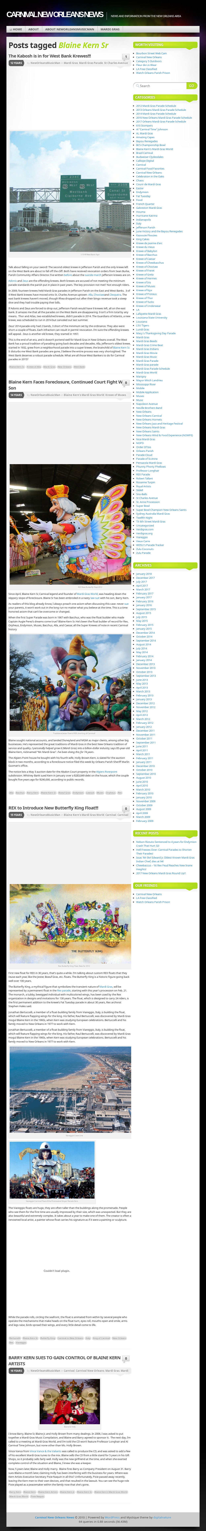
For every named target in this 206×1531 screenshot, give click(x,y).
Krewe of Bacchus (146, 255)
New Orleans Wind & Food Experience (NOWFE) (164, 435)
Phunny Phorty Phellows (151, 466)
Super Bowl (143, 506)
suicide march (93, 275)
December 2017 (145, 578)
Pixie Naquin (37, 1496)
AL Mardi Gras (144, 133)
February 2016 (144, 601)
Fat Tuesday (143, 196)
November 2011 (145, 734)
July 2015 (141, 617)
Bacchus (20, 792)
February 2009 (144, 821)
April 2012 (142, 715)
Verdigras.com (144, 529)
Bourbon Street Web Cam (151, 53)
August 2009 (143, 809)
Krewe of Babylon (146, 251)
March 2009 (143, 817)
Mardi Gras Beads (146, 341)
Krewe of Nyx (144, 290)
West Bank (79, 366)
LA (137, 310)
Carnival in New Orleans (70, 1338)
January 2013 (144, 699)
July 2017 (141, 581)
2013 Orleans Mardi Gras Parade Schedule (161, 110)
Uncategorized (145, 525)
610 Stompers (144, 125)
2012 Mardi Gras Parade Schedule (156, 106)
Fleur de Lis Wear (146, 65)
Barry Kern (32, 792)
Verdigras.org (144, 533)
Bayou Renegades (147, 141)
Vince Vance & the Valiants (45, 1451)
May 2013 (142, 683)
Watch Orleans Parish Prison (153, 73)
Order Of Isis (143, 447)
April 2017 (142, 585)
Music (139, 400)
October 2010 (144, 770)
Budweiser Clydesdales (149, 157)
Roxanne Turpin (145, 482)
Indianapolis (143, 219)
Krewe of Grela (144, 274)
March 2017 (143, 589)
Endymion (78, 792)
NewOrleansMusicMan (45, 63)
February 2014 (144, 656)
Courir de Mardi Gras (148, 184)
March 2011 (143, 754)
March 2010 (143, 789)
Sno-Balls (141, 494)
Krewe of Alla (34, 366)
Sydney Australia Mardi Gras (153, 513)
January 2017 (144, 597)
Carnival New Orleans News (54, 14)
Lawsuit (90, 792)
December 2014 (145, 632)
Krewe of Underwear (148, 306)
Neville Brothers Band (149, 408)
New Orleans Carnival (149, 415)
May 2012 (142, 711)
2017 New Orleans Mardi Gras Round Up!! (161, 873)
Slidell (139, 490)
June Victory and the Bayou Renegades (159, 231)
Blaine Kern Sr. (121, 347)
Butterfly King (47, 1338)
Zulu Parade (143, 553)
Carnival (110, 815)
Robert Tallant (144, 478)
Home (17, 29)
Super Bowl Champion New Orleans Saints (161, 510)
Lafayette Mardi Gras (148, 314)
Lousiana (141, 321)
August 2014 (143, 644)
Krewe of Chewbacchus (150, 262)
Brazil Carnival (144, 153)
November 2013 (145, 668)
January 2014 (144, 660)
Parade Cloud (144, 455)
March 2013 (143, 691)
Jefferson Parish (145, 227)
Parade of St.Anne (147, 459)
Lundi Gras (142, 329)
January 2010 (144, 797)
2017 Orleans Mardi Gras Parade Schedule (161, 121)
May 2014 (142, 652)
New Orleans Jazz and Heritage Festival (159, 423)
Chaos (140, 180)
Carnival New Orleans (90, 1371)
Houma (140, 212)
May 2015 (142, 621)
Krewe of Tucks (145, 302)
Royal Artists (143, 486)
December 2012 (145, 703)
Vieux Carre (143, 541)
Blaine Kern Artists (48, 1491)
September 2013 (146, 676)
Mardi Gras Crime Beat (149, 345)
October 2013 (144, 672)
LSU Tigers (142, 325)
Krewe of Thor (144, 298)
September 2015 (146, 609)
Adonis (12, 281)
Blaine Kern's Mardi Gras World (84, 395)
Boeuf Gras (64, 792)
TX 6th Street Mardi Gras (150, 521)
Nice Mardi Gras (145, 439)
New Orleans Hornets (149, 419)
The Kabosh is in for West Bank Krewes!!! (49, 56)
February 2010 (144, 793)
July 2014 (141, 648)
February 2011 (144, 758)
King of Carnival (101, 1338)
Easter (140, 188)
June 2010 (142, 781)
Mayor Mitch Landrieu (149, 380)
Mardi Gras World (87, 594)
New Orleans (64, 366)
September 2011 (146, 742)
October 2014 (144, 636)
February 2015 (144, 625)
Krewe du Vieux (145, 247)
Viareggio (21, 1342)
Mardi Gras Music (146, 357)
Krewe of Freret (145, 270)
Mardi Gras (110, 29)
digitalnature (162, 1517)
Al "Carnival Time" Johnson (152, 129)
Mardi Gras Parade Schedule (153, 368)
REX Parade (143, 474)
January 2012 (144, 727)
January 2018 (144, 574)
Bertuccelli (14, 1338)
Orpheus (110, 792)
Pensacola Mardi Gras (149, 463)
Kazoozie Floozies (146, 235)
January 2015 (144, 628)
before (68, 275)
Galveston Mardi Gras (149, 208)
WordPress (112, 1517)
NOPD (140, 443)
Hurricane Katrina (146, 215)
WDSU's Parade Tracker (150, 545)
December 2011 (145, 730)
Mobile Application (147, 392)
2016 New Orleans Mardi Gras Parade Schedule (164, 117)
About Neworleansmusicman (69, 29)
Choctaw (98, 294)
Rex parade (64, 990)
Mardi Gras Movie (146, 353)
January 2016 (144, 605)
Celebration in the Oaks (150, 176)
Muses (100, 792)
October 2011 (144, 738)
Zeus (26, 281)
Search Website (192, 85)
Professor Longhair (147, 470)
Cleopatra (115, 294)
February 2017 (144, 593)
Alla (90, 294)
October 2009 (144, 805)
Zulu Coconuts (144, 549)
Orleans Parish (144, 451)
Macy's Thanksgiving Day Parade (156, 333)
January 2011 (144, 762)
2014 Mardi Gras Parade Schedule (156, 113)
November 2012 (145, 707)
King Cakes (142, 239)
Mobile (140, 388)
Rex (120, 792)
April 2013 (142, 687)
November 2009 (145, 801)
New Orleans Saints (147, 431)
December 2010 (145, 766)
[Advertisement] (95, 99)
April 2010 (142, 785)
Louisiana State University (151, 317)
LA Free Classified (146, 69)
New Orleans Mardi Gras (150, 427)
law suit (95, 598)
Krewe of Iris (143, 282)
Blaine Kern (30, 1491)
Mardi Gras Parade (91, 63)
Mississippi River (146, 384)
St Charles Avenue (116, 63)
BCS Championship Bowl (150, 145)
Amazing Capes (145, 137)
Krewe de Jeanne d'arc (149, 243)
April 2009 (142, 813)
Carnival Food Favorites (150, 168)
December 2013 (145, 664)
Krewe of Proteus (146, 294)
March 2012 (143, 719)
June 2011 (142, 746)
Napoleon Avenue (147, 404)
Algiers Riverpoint (106, 771)
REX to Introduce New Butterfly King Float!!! (53, 808)
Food (139, 200)
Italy (88, 1338)
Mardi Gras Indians (147, 349)
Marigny (141, 376)
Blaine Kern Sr (16, 366)
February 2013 (144, 695)
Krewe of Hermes (146, 278)
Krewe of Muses (115, 395)
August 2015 (143, 613)
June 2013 (142, 680)
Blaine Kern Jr (67, 1491)
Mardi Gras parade (147, 364)
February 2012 (144, 723)
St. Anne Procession (148, 502)
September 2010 (146, 774)
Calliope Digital (145, 160)
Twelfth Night (144, 517)
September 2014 (146, 640)
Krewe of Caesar (145, 259)
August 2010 (143, 777)
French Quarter (145, 204)
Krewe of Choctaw (147, 266)
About (33, 29)
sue (126, 604)
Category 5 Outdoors (149, 61)
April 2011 (142, 750)
